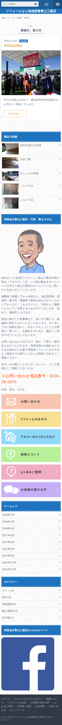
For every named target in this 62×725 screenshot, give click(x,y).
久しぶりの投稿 (29, 173)
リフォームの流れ (17, 702)
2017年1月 (8, 555)
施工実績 (10, 610)
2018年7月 (8, 514)
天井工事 (25, 159)
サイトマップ (17, 710)
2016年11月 (9, 569)
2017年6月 (8, 535)
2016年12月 (9, 562)
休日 (6, 597)
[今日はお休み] (31, 93)
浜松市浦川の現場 (30, 145)
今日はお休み (13, 45)
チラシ (8, 590)
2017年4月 (8, 542)
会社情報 (40, 706)
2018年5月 (8, 521)
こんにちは (26, 185)
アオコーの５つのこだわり (28, 698)
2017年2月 (8, 548)
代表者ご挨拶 (24, 706)
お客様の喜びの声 (40, 702)
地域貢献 (9, 603)
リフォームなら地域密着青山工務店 (31, 11)
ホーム (6, 698)
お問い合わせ (46, 4)
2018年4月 (8, 528)
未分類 (8, 617)
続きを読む (14, 113)
